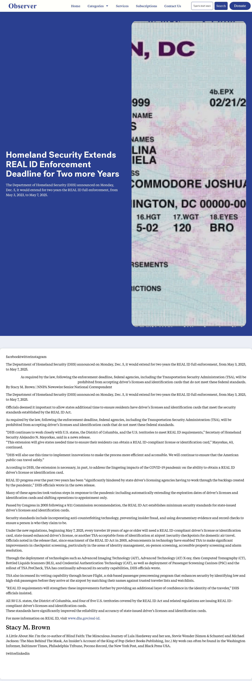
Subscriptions (146, 6)
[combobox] (202, 6)
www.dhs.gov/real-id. (84, 618)
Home (75, 6)
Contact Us (172, 6)
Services (122, 6)
